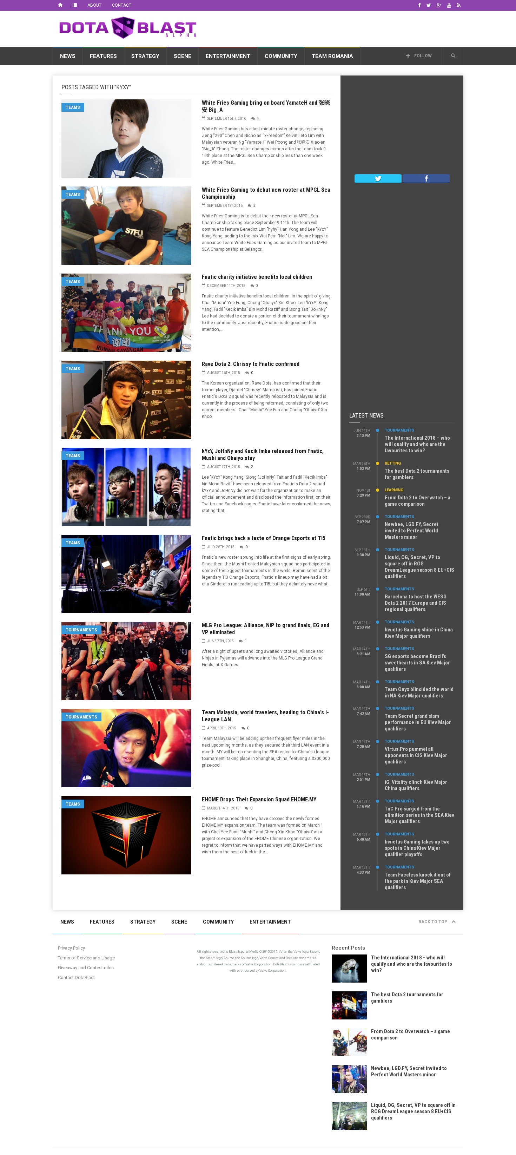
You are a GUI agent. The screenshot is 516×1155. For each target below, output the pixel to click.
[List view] (74, 5)
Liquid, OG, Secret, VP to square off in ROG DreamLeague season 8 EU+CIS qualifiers (419, 566)
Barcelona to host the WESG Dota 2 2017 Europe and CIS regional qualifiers (415, 602)
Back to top (433, 921)
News (67, 56)
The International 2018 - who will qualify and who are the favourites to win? (411, 963)
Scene (182, 56)
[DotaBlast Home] (60, 5)
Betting (393, 463)
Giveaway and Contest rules (86, 967)
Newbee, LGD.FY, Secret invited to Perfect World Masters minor (411, 530)
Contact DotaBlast (76, 977)
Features (103, 56)
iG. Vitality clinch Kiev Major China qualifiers (416, 785)
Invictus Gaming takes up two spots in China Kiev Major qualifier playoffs (417, 848)
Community (281, 56)
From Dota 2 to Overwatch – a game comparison (417, 500)
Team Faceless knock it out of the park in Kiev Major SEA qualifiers (418, 881)
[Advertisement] (335, 28)
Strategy (145, 56)
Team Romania (332, 56)
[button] (453, 56)
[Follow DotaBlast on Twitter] (378, 178)
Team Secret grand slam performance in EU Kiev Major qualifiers (418, 722)
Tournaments (81, 629)
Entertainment (228, 56)
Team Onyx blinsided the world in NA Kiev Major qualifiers (419, 692)
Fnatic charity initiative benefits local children (257, 277)
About (94, 5)
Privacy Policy (71, 948)
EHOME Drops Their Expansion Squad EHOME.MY (259, 799)
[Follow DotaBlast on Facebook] (426, 178)
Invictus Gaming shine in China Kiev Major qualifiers (419, 632)
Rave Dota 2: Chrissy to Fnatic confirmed (250, 364)
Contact (121, 5)
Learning (394, 490)
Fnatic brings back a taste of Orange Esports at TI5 (263, 538)
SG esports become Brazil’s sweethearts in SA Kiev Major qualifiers (417, 662)
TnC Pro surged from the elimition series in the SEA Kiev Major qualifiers (419, 815)
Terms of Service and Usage (86, 957)
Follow (422, 55)
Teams (73, 107)
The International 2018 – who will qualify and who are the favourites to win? (417, 444)
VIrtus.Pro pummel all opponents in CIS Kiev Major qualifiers (416, 755)
